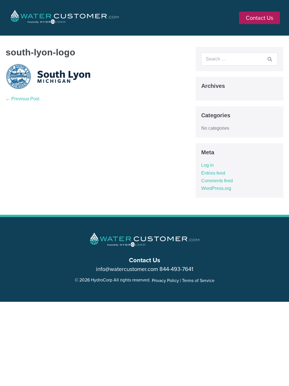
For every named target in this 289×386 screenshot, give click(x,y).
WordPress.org (216, 188)
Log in (207, 165)
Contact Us (144, 259)
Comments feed (217, 180)
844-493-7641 (176, 269)
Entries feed (213, 173)
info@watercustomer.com (127, 269)
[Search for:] (239, 59)
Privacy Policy (165, 280)
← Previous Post (22, 98)
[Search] (270, 59)
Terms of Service (198, 280)
